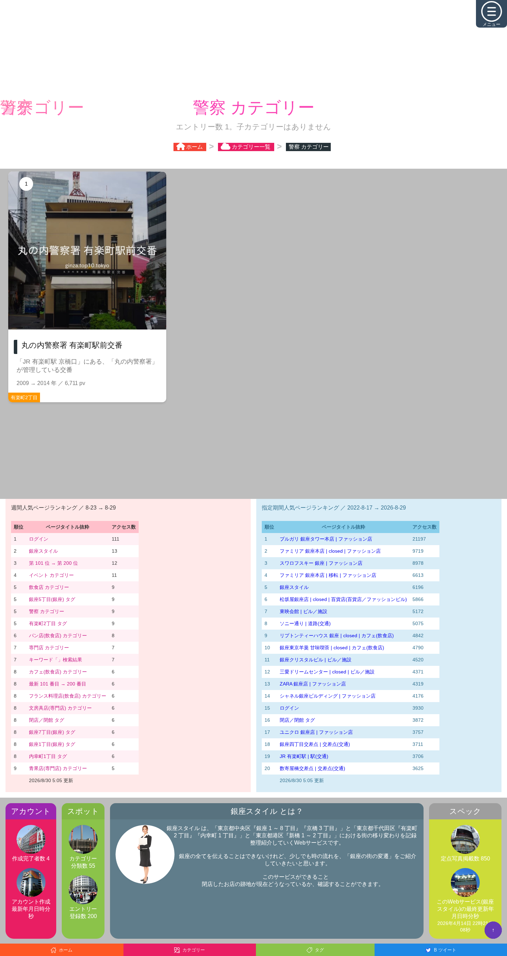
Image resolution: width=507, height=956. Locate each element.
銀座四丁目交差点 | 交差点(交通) (315, 745)
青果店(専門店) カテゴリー (58, 769)
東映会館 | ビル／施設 (303, 612)
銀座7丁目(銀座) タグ (52, 733)
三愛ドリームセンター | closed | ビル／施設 (327, 672)
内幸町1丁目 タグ (48, 757)
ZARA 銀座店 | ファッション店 (313, 684)
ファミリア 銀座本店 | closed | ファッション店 (330, 551)
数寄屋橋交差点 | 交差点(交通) (312, 769)
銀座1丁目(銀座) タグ (52, 745)
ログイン (38, 539)
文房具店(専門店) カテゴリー (60, 708)
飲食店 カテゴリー (49, 588)
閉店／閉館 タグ (46, 720)
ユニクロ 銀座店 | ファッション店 (316, 733)
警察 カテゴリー (46, 612)
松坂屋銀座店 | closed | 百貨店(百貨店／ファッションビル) (343, 600)
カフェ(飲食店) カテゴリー (58, 672)
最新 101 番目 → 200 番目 (57, 684)
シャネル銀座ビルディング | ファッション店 (328, 696)
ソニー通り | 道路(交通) (305, 624)
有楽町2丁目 (24, 398)
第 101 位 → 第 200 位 (53, 563)
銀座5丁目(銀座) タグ (52, 600)
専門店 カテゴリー (49, 648)
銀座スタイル (43, 551)
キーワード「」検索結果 (55, 660)
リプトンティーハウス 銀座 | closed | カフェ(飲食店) (337, 636)
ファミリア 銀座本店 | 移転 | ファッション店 (328, 576)
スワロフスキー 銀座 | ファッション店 (321, 563)
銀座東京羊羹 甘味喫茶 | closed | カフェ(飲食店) (332, 648)
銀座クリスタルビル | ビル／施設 (315, 660)
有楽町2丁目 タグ (48, 624)
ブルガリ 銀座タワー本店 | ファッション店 (326, 539)
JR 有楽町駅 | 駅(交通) (304, 757)
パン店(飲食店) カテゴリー (58, 636)
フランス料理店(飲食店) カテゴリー (67, 696)
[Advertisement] (253, 48)
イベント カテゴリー (51, 576)
